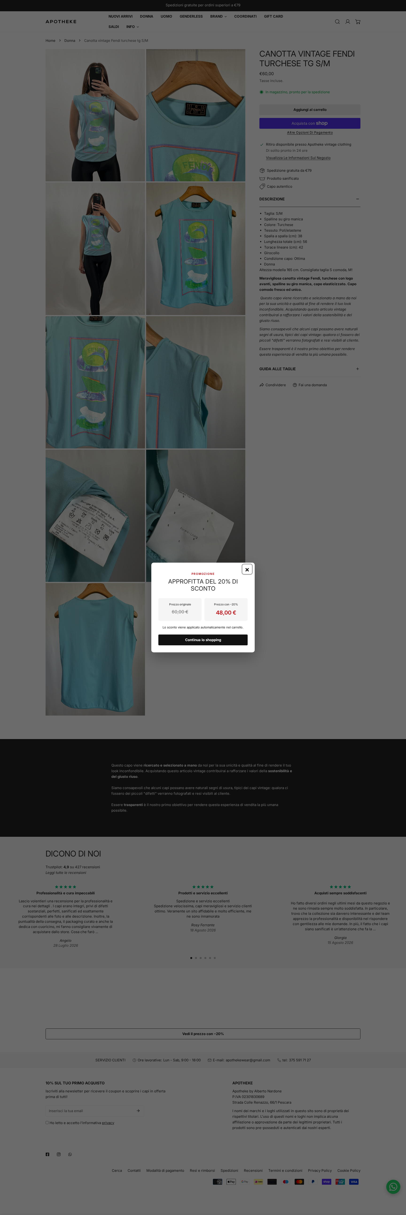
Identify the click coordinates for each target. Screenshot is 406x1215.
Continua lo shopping (203, 640)
